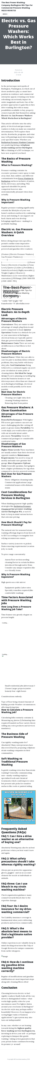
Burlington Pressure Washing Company (18, 142)
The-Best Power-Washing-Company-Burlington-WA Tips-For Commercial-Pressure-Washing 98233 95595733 (17, 6)
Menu (4, 14)
